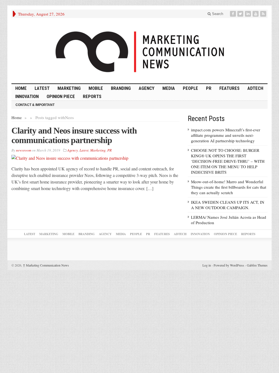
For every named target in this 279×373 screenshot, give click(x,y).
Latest (42, 88)
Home (16, 117)
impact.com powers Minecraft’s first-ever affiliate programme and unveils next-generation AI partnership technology (225, 135)
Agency (146, 88)
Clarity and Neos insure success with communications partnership (74, 135)
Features (229, 88)
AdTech (255, 88)
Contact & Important (35, 105)
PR (208, 88)
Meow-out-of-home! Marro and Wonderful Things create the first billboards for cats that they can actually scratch (228, 187)
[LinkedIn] (248, 14)
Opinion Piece (61, 96)
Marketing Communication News (46, 265)
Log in (206, 265)
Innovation (27, 96)
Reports (92, 96)
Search (217, 14)
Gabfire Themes (257, 265)
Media (168, 88)
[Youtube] (256, 14)
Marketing (69, 88)
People (190, 88)
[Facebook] (233, 14)
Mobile (96, 88)
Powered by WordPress (229, 265)
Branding (121, 88)
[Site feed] (264, 14)
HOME (21, 88)
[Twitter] (241, 14)
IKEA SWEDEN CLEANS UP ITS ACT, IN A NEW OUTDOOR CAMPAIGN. (227, 204)
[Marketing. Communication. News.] (139, 50)
